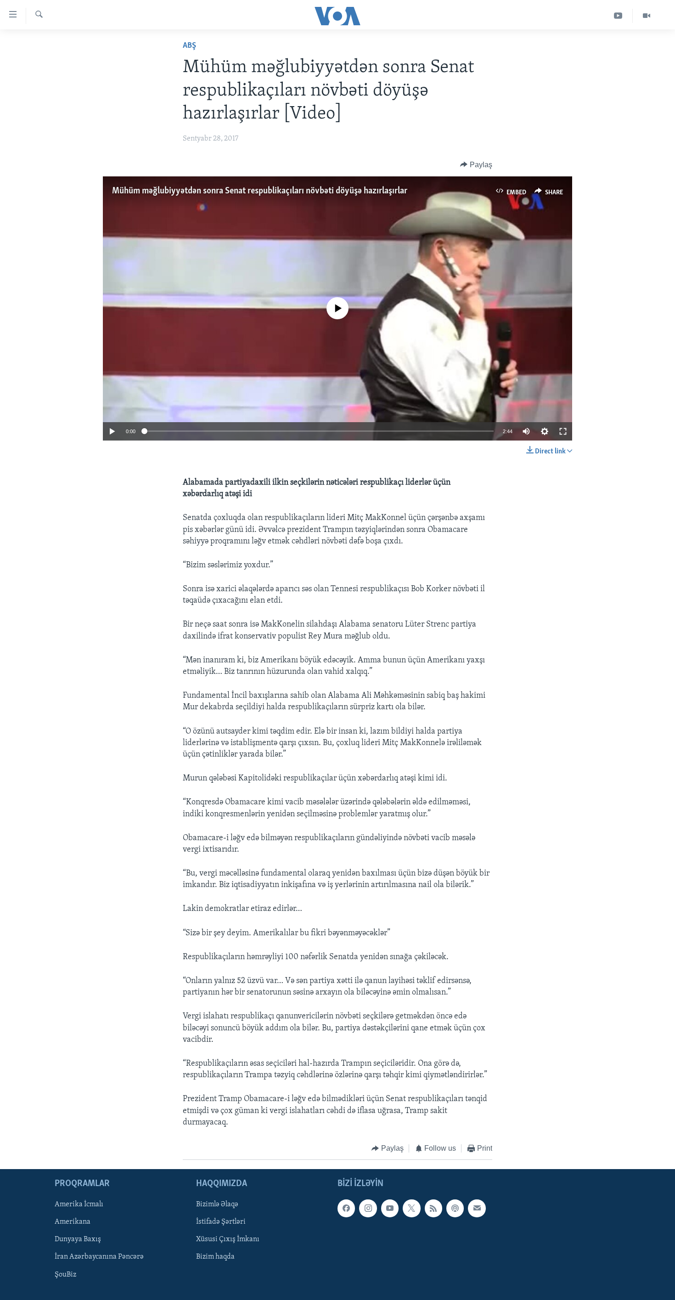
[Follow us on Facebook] (346, 1208)
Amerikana (72, 1222)
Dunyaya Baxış (78, 1239)
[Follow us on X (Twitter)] (411, 1208)
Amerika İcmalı (79, 1205)
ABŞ (189, 46)
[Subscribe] (476, 1208)
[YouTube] (618, 16)
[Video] (646, 16)
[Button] (476, 165)
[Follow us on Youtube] (390, 1208)
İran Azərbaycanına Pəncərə (99, 1257)
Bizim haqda (215, 1257)
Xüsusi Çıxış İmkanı (227, 1239)
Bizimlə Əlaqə (217, 1205)
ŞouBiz (65, 1274)
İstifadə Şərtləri (221, 1222)
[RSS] (433, 1208)
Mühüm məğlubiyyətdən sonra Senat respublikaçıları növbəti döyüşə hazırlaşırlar (259, 191)
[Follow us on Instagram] (368, 1208)
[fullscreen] (563, 431)
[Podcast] (455, 1208)
